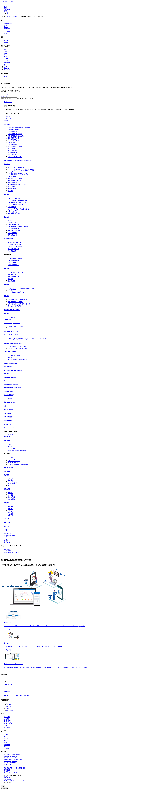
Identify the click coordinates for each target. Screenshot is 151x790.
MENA (6, 77)
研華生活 (10, 509)
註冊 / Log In (8, 102)
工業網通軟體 (12, 207)
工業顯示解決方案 (13, 138)
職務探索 (10, 507)
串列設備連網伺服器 (14, 213)
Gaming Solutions (8, 381)
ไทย (5, 66)
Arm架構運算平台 (13, 129)
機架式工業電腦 (12, 235)
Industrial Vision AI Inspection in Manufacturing (21, 339)
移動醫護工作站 (12, 274)
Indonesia (7, 54)
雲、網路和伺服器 (8, 238)
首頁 (5, 540)
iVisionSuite (7, 550)
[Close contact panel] (1, 678)
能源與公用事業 (8, 366)
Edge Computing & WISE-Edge (12, 323)
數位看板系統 (12, 155)
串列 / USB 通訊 (12, 211)
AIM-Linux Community (14, 461)
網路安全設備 (12, 251)
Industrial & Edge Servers (10, 331)
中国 (5, 51)
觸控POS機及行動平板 (14, 306)
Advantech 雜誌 (12, 483)
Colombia (7, 31)
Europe (6, 40)
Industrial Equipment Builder (11, 334)
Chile (5, 30)
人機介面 (10, 172)
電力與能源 (11, 186)
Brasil (5, 25)
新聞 (5, 743)
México (6, 27)
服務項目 (10, 444)
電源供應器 (11, 317)
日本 (5, 56)
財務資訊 (10, 493)
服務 (5, 406)
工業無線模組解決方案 (15, 134)
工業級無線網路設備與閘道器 (17, 202)
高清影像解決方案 (8, 395)
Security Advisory (8, 467)
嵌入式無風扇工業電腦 (15, 146)
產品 (5, 120)
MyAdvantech (8, 118)
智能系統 (6, 217)
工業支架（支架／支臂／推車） (12, 310)
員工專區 (6, 526)
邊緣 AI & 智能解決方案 (15, 157)
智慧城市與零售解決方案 (15, 302)
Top (3, 786)
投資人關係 (7, 489)
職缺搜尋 (7, 725)
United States (8, 23)
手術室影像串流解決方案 (15, 272)
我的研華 (7, 9)
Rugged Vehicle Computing (11, 363)
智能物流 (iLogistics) (9, 402)
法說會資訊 (11, 497)
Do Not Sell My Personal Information (14, 781)
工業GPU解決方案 (13, 224)
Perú (5, 33)
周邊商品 (6, 313)
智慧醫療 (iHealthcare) (10, 377)
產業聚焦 (7, 738)
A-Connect (7, 536)
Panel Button (4, 96)
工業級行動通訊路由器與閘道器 (17, 200)
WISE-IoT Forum (13, 462)
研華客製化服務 (8, 391)
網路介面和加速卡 (13, 249)
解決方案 (7, 319)
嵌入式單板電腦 (12, 144)
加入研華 (10, 515)
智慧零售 (6, 296)
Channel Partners (8, 428)
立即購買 (8, 704)
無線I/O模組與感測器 (14, 180)
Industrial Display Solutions (11, 384)
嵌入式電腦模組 (12, 150)
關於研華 (7, 471)
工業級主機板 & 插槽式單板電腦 (18, 226)
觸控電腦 (10, 191)
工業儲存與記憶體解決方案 (16, 136)
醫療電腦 (10, 279)
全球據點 (10, 513)
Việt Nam (7, 69)
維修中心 (10, 446)
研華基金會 (7, 522)
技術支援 (7, 436)
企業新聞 (7, 719)
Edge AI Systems (12, 328)
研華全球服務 (7, 413)
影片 (5, 740)
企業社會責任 (8, 723)
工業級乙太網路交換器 (15, 198)
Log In (10, 7)
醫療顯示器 (11, 281)
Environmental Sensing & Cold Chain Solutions (21, 288)
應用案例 (7, 734)
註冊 (5, 7)
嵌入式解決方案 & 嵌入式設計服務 (13, 370)
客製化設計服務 (8, 417)
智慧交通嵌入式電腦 (14, 231)
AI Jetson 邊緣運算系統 (15, 258)
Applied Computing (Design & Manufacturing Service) (17, 160)
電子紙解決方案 (12, 152)
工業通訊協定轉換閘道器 (15, 205)
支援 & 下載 (7, 440)
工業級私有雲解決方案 (15, 247)
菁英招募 (6, 503)
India (5, 53)
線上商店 (7, 533)
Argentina (7, 28)
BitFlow (10, 398)
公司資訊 (10, 479)
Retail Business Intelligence (11, 552)
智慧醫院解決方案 (13, 277)
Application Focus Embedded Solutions (19, 127)
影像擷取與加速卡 (13, 265)
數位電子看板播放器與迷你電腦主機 (19, 304)
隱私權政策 (7, 779)
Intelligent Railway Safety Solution (17, 348)
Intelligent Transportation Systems (12, 343)
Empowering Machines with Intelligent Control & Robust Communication (28, 338)
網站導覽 (7, 777)
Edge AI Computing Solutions (16, 326)
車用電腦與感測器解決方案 (16, 292)
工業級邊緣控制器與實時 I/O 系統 (18, 174)
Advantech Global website (13, 16)
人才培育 (10, 511)
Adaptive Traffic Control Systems (17, 346)
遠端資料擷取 (12, 189)
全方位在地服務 (8, 409)
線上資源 (10, 457)
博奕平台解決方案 (13, 140)
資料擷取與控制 (12, 182)
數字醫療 (6, 268)
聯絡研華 (7, 530)
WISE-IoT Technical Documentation (18, 464)
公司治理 (10, 495)
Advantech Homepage (7, 1)
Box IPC (10, 220)
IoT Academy (11, 459)
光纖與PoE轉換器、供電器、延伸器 (19, 209)
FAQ (5, 746)
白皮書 (6, 736)
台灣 (7, 13)
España (6, 42)
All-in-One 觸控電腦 (14, 355)
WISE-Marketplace (9, 535)
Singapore (7, 62)
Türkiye (6, 68)
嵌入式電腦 (7, 124)
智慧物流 (6, 284)
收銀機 (10, 357)
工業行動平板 (12, 290)
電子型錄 (7, 745)
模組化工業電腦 (12, 233)
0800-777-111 (9, 710)
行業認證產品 (12, 176)
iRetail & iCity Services (10, 351)
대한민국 (6, 59)
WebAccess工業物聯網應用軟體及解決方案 (21, 170)
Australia (6, 49)
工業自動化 (7, 164)
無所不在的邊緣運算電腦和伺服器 (18, 359)
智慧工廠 (6, 374)
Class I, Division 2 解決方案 (16, 168)
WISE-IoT (11, 434)
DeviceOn (7, 549)
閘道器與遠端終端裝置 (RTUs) (17, 184)
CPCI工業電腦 (12, 222)
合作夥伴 (7, 424)
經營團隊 (10, 481)
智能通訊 (6, 194)
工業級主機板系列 (13, 132)
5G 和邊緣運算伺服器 (14, 242)
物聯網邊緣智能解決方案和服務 (12, 387)
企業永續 (6, 519)
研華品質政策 (7, 420)
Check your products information (17, 450)
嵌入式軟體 (11, 142)
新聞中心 (10, 485)
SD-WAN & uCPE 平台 (14, 244)
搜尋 (5, 11)
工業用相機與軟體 (13, 260)
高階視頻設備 (12, 263)
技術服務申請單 (12, 448)
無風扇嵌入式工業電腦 (15, 178)
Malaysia (6, 60)
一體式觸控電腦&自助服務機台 (17, 300)
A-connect (7, 748)
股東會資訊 (11, 499)
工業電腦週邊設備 (13, 228)
